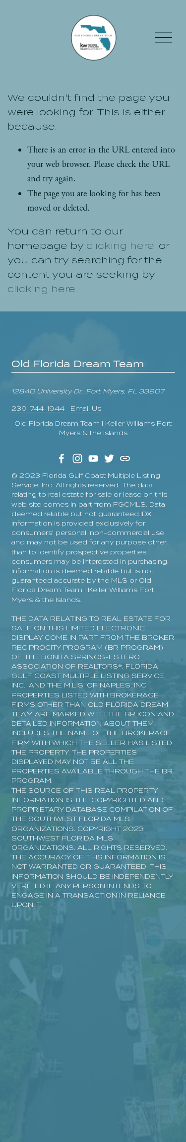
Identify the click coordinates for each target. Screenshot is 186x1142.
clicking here (120, 245)
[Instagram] (77, 458)
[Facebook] (61, 458)
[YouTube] (93, 458)
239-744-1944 (37, 408)
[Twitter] (109, 458)
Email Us (85, 408)
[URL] (125, 458)
